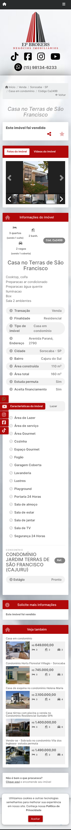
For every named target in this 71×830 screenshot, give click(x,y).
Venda (23, 87)
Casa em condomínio (21, 91)
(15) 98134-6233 (40, 67)
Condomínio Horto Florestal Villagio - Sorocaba (35, 663)
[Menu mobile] (4, 4)
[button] (10, 178)
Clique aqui (13, 781)
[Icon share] (14, 56)
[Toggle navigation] (63, 4)
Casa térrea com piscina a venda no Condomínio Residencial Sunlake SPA (29, 714)
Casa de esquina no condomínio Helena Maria (34, 688)
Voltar (62, 95)
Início (11, 87)
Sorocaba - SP (39, 87)
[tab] (16, 151)
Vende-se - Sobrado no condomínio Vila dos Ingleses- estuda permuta (34, 742)
